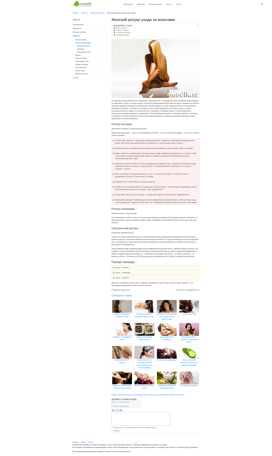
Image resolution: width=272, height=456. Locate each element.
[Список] (121, 410)
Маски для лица (81, 74)
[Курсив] (115, 410)
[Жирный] (112, 410)
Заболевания (128, 4)
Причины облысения (121, 290)
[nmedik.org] (83, 3)
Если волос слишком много (187, 290)
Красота (169, 4)
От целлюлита (80, 67)
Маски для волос (83, 46)
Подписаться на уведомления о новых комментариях (135, 427)
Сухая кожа (80, 70)
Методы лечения (155, 4)
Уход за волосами (83, 43)
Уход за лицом (81, 58)
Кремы (78, 55)
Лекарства (141, 4)
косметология (121, 395)
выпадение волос (141, 395)
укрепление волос (176, 395)
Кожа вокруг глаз (82, 61)
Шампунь (80, 49)
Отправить (116, 431)
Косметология (80, 40)
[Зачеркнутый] (118, 410)
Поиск (90, 442)
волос (151, 395)
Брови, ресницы (81, 64)
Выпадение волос (84, 52)
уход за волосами (162, 395)
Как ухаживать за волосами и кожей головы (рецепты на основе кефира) (144, 364)
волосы (130, 395)
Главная (75, 442)
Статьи (178, 4)
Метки (83, 442)
